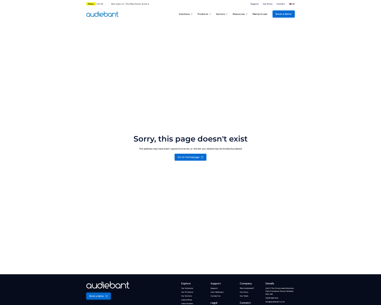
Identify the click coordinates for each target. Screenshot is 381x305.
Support (255, 4)
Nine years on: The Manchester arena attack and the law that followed (140, 4)
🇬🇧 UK (292, 4)
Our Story (268, 4)
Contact (281, 4)
